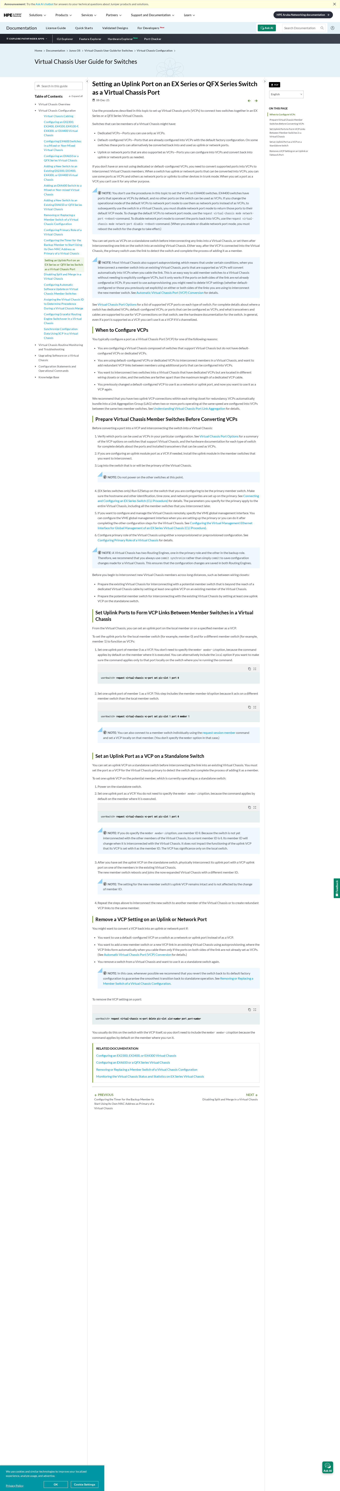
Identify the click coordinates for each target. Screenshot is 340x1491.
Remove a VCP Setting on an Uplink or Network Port (289, 153)
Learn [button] (187, 15)
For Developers (151, 28)
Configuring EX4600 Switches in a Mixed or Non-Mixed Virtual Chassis (62, 146)
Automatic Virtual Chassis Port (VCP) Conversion (170, 292)
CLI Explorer (65, 39)
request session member (218, 732)
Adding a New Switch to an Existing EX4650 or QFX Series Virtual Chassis (63, 205)
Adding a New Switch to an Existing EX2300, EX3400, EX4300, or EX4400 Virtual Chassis (61, 173)
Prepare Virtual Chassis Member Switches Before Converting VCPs (287, 121)
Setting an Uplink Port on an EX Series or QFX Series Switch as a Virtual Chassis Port (64, 265)
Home (39, 50)
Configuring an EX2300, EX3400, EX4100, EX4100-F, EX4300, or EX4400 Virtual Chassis (61, 128)
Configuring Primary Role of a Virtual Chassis (62, 232)
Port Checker (153, 39)
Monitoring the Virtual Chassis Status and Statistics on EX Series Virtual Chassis (150, 1076)
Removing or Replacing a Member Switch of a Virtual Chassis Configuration (61, 219)
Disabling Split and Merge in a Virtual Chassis (62, 276)
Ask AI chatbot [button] (45, 4)
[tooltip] (274, 84)
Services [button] (87, 15)
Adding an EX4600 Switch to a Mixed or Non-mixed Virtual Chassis (62, 190)
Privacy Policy (14, 1485)
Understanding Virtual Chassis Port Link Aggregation (189, 408)
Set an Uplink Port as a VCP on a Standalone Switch (286, 143)
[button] (327, 1467)
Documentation (21, 28)
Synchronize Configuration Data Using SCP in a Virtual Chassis (61, 333)
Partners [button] (112, 15)
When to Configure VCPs (282, 114)
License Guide (56, 28)
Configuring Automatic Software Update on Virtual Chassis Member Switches (61, 289)
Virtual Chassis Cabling (58, 116)
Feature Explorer (90, 39)
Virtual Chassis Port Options (117, 304)
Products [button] (61, 15)
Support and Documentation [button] (151, 15)
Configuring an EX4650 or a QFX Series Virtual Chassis (61, 158)
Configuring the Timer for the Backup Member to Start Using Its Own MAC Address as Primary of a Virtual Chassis (63, 246)
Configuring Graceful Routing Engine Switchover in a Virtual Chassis (63, 318)
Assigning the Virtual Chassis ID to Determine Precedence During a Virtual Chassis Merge (64, 304)
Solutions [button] (35, 15)
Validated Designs (115, 28)
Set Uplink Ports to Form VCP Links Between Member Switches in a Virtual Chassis (287, 133)
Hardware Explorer (120, 39)
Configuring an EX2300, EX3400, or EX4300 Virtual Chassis (136, 1055)
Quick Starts (84, 28)
